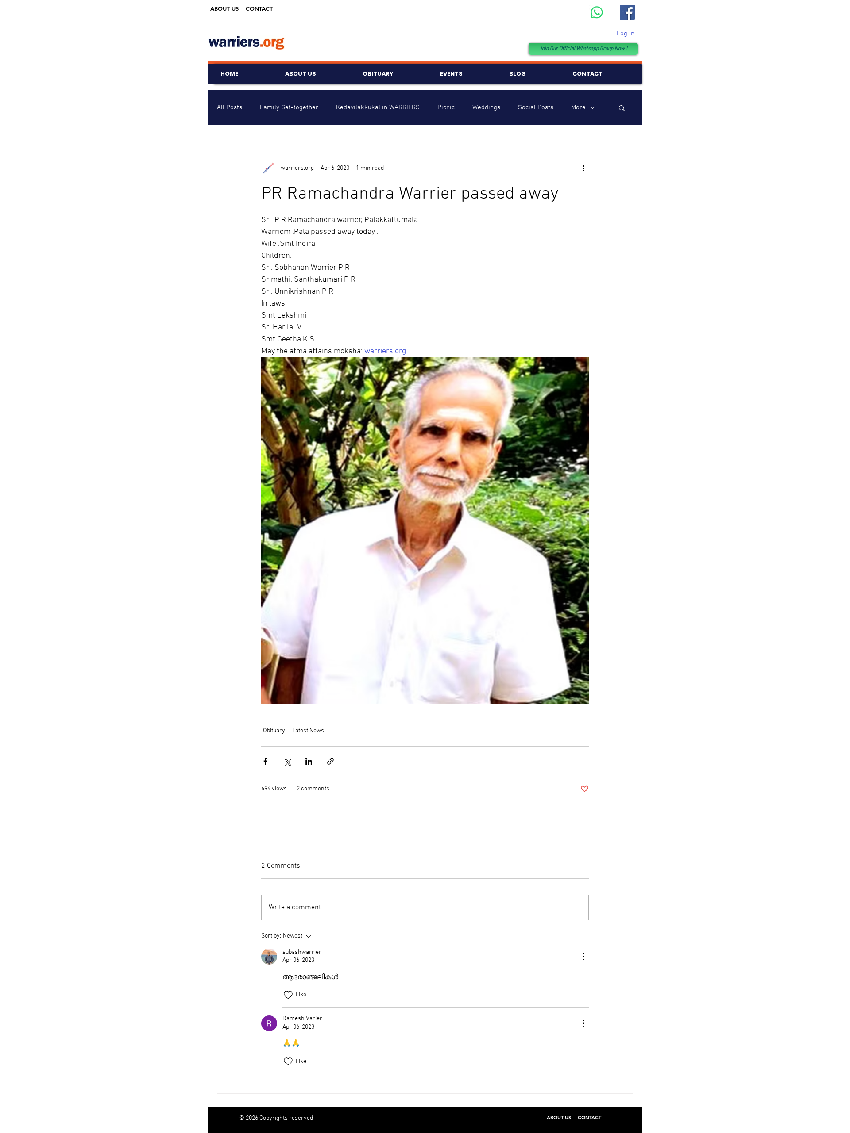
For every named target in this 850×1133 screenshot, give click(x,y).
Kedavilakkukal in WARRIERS (378, 107)
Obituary (274, 731)
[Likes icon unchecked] (288, 995)
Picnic (446, 107)
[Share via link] (330, 761)
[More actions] (583, 168)
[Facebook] (627, 12)
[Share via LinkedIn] (309, 761)
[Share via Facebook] (265, 761)
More (578, 107)
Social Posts (535, 107)
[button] (622, 107)
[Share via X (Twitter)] (287, 761)
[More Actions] (583, 956)
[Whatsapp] (596, 12)
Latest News (308, 731)
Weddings (486, 107)
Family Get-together (289, 107)
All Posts (229, 107)
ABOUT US (224, 8)
